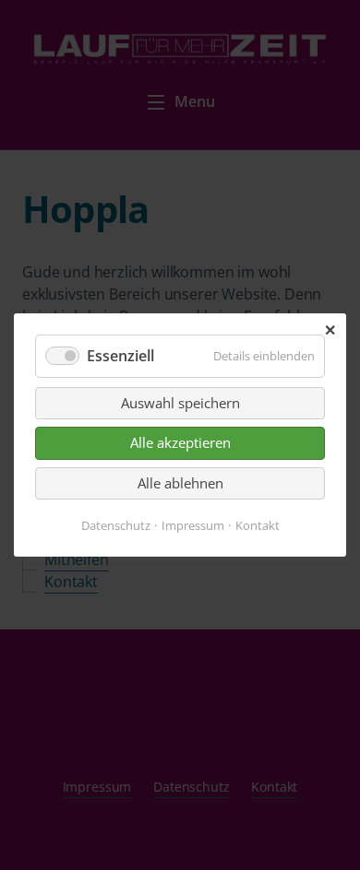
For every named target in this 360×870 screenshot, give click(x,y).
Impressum (193, 525)
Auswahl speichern (180, 403)
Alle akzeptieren (180, 442)
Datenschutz (115, 525)
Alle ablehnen (180, 483)
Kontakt (257, 525)
